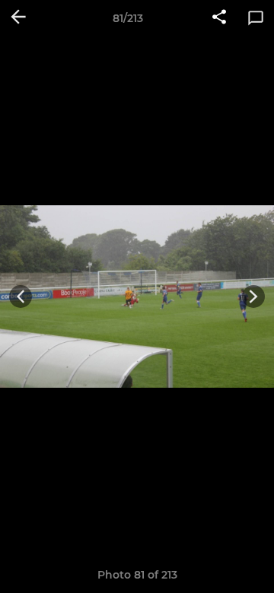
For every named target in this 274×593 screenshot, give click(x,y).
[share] (219, 18)
